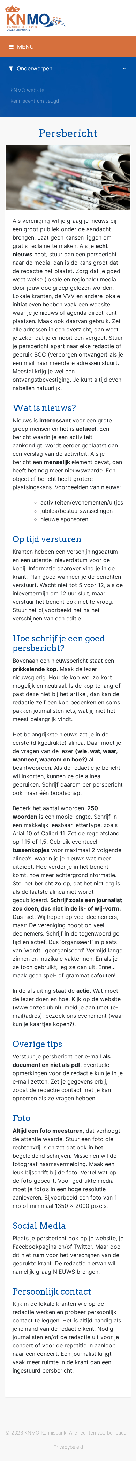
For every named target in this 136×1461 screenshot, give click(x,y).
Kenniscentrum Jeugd (34, 101)
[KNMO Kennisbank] (68, 18)
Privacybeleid (68, 1447)
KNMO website (27, 90)
